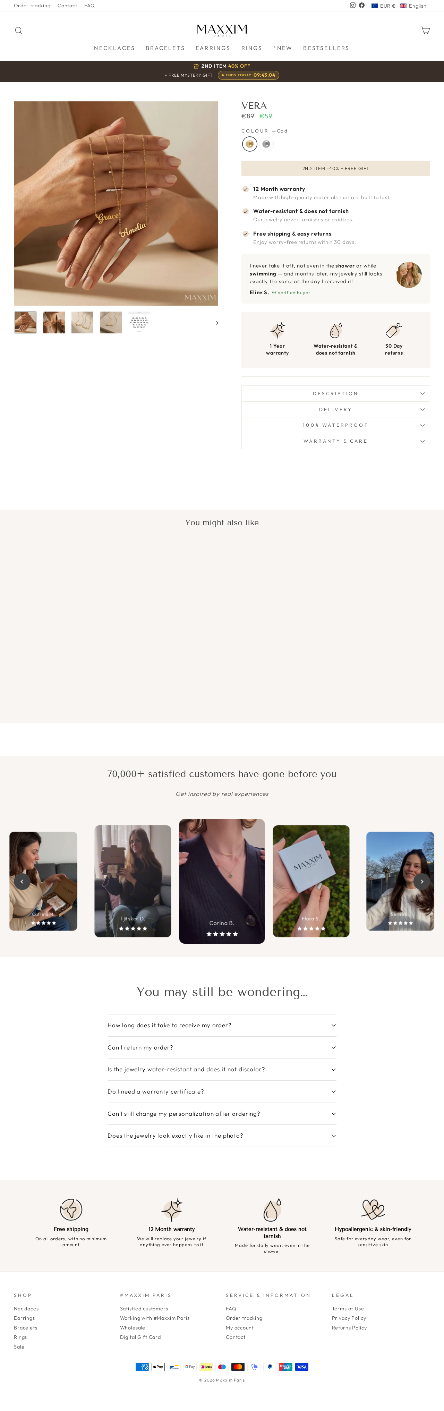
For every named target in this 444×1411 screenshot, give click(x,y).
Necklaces (26, 1309)
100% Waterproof (335, 425)
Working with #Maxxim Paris (155, 1318)
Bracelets (25, 1328)
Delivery (335, 409)
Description (336, 393)
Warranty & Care (336, 441)
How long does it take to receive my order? (170, 1025)
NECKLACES (114, 47)
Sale (19, 1347)
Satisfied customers (144, 1309)
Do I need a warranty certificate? (156, 1091)
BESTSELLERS (326, 47)
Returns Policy (349, 1328)
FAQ (89, 5)
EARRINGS (213, 47)
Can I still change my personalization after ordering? (184, 1113)
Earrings (24, 1318)
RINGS (252, 47)
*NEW (283, 47)
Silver (266, 144)
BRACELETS (165, 47)
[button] (399, 6)
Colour (264, 131)
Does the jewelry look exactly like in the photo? (176, 1135)
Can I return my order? (140, 1047)
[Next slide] (421, 881)
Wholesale (133, 1328)
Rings (20, 1337)
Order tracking (32, 5)
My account (240, 1328)
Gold (250, 144)
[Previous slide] (22, 881)
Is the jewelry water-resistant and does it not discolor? (186, 1069)
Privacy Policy (349, 1318)
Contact (67, 5)
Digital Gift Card (140, 1337)
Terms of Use (348, 1309)
